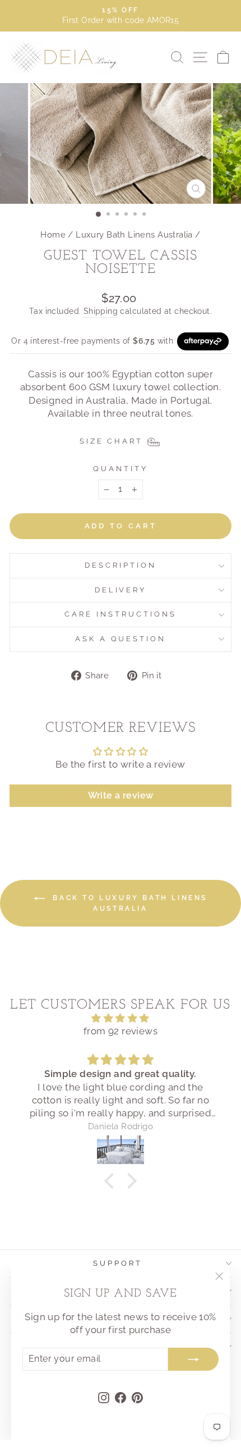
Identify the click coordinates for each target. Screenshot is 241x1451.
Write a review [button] (121, 795)
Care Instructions (120, 614)
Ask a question (120, 639)
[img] (120, 1018)
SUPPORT (117, 1263)
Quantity (120, 468)
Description (120, 565)
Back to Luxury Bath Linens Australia (128, 903)
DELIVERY (121, 590)
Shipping (101, 311)
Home (53, 235)
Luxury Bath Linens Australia (134, 235)
